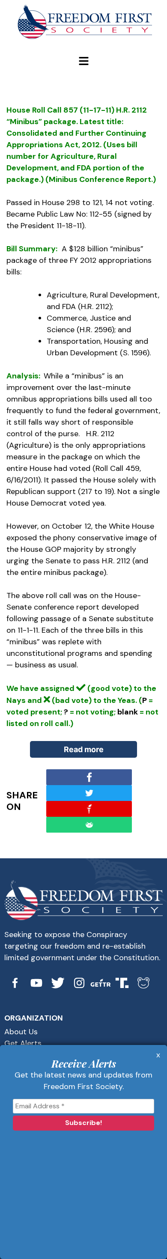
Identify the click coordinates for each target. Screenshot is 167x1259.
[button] (83, 61)
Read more (84, 749)
